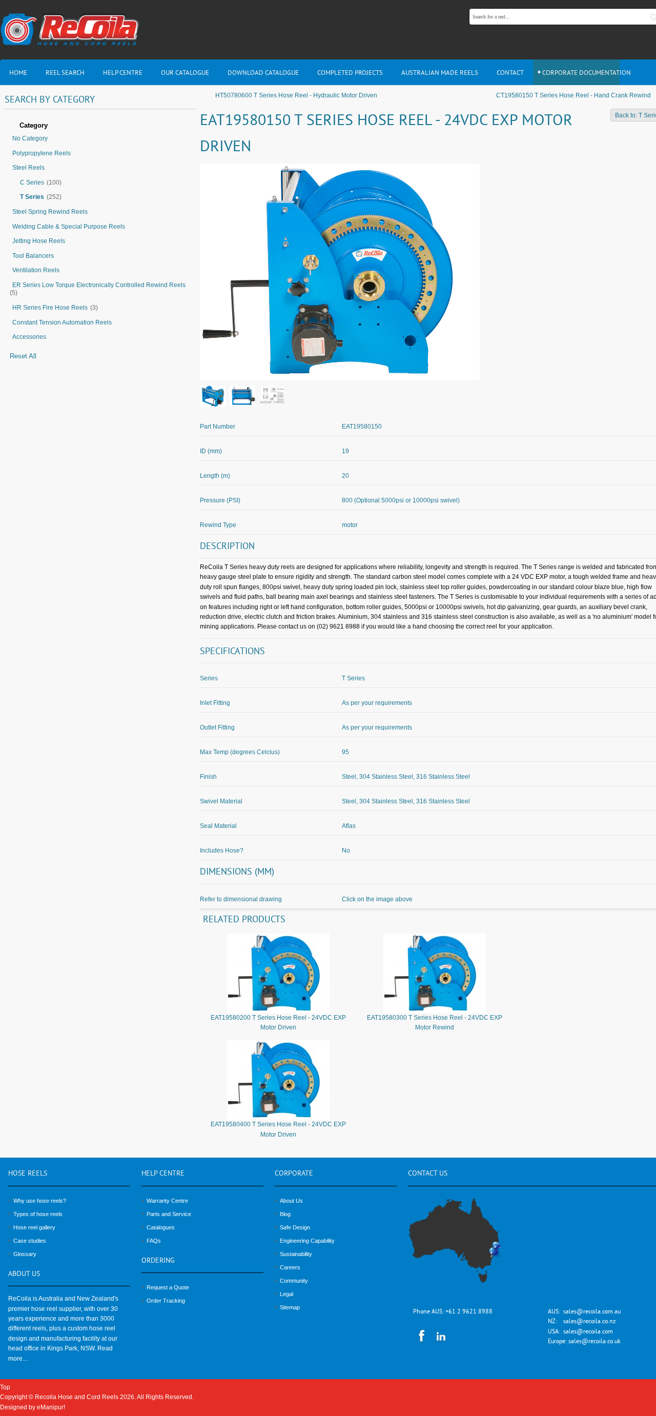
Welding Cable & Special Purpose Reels (68, 226)
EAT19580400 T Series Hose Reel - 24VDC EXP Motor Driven (278, 1129)
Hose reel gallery (34, 1227)
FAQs (154, 1241)
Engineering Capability (307, 1241)
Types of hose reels (38, 1214)
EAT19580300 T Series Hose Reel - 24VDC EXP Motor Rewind (434, 1022)
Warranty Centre (167, 1201)
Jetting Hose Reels (38, 241)
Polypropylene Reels (41, 153)
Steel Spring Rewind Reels (50, 211)
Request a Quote (168, 1287)
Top (5, 1387)
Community (294, 1281)
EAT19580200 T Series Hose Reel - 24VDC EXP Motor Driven (278, 1022)
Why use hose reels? (39, 1201)
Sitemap (290, 1307)
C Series (32, 182)
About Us (291, 1201)
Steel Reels (28, 167)
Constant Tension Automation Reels (62, 322)
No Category (30, 138)
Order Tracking (166, 1301)
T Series (32, 196)
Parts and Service (169, 1214)
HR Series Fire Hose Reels (50, 307)
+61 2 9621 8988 (469, 1312)
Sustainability (296, 1254)
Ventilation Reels (35, 270)
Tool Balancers (33, 255)
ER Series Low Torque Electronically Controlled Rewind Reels (99, 285)
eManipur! (51, 1407)
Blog (285, 1214)
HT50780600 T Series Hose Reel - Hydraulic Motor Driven (296, 95)
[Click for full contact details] (466, 1246)
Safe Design (295, 1227)
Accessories (29, 336)
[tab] (100, 126)
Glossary (24, 1254)
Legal (286, 1294)
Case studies (29, 1241)
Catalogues (161, 1227)
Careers (290, 1267)
